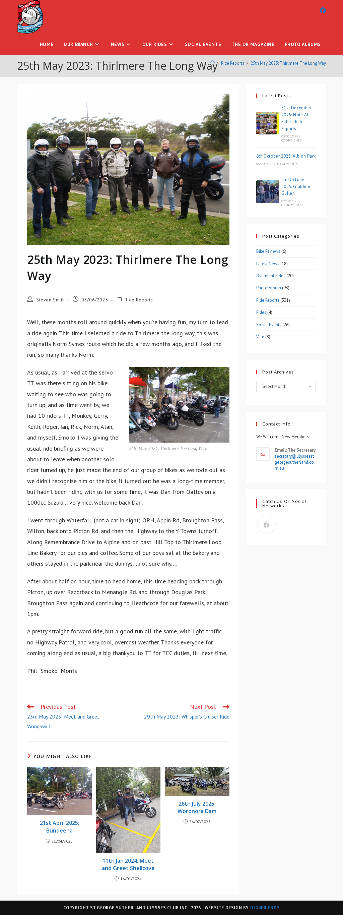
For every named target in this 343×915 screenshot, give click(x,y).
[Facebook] (266, 525)
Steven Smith (50, 300)
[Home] (212, 63)
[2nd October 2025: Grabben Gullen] (267, 191)
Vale (260, 337)
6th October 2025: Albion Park (286, 156)
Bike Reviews (268, 251)
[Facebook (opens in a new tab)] (323, 11)
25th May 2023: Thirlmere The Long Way (288, 63)
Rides (261, 312)
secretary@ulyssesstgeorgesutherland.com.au (294, 462)
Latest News (267, 264)
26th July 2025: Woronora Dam (197, 807)
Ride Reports (139, 300)
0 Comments (291, 140)
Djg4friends (265, 908)
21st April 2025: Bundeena (59, 826)
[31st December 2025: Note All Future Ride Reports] (267, 123)
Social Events (268, 325)
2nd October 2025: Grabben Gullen (295, 186)
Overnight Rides (270, 276)
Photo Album (268, 288)
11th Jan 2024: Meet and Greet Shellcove (128, 864)
